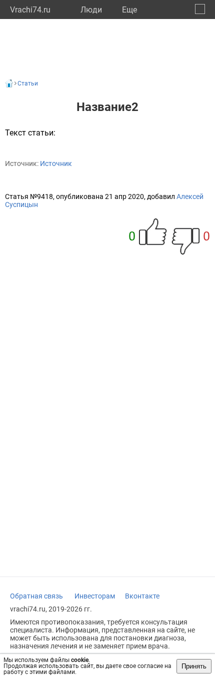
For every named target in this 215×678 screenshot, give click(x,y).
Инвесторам (94, 596)
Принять (194, 666)
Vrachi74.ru (30, 9)
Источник (56, 164)
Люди (91, 9)
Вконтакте (142, 596)
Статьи (28, 83)
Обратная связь (36, 596)
